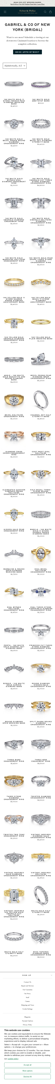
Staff (27, 997)
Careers (27, 1001)
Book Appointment (27, 52)
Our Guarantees (27, 990)
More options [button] (28, 1071)
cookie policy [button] (13, 1059)
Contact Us (27, 982)
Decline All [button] (27, 1077)
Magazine (27, 1017)
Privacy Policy (27, 1025)
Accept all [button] (27, 1065)
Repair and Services (27, 986)
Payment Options (27, 1021)
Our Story (27, 994)
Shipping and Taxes (27, 1005)
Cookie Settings (27, 1009)
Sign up (26, 975)
